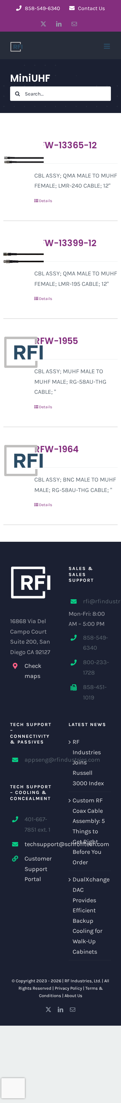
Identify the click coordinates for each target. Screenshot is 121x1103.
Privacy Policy (68, 988)
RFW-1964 (56, 449)
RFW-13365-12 (65, 145)
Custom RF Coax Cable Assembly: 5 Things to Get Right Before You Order (89, 831)
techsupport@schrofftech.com (38, 844)
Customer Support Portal (38, 869)
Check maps (33, 671)
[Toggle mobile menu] (107, 46)
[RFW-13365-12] (16, 160)
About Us (73, 995)
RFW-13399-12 (65, 243)
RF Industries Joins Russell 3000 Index (88, 762)
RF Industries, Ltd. (83, 980)
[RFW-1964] (16, 460)
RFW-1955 (56, 341)
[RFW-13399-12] (16, 258)
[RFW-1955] (16, 352)
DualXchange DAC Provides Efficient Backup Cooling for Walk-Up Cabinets (90, 915)
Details (45, 200)
